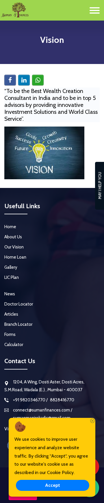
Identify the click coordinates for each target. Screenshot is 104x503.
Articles (11, 314)
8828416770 (61, 400)
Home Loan (15, 257)
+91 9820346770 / (30, 400)
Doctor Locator (18, 304)
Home (10, 226)
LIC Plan (11, 277)
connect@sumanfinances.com (42, 410)
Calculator (13, 344)
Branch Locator (18, 324)
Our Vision (14, 247)
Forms (10, 334)
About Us (13, 236)
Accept (52, 485)
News (9, 294)
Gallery (10, 267)
